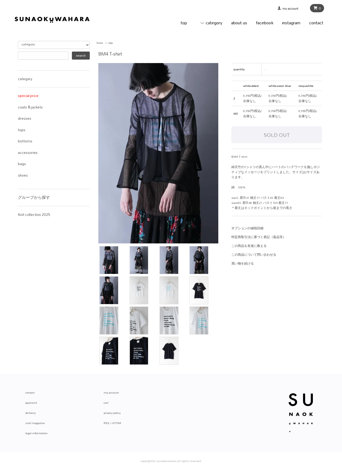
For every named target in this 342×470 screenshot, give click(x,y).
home (99, 42)
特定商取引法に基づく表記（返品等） (258, 237)
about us (239, 22)
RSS (106, 423)
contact (316, 22)
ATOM (116, 423)
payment (31, 403)
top (184, 22)
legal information (36, 433)
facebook (264, 22)
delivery (30, 413)
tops (110, 42)
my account (292, 8)
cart (106, 403)
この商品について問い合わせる (253, 255)
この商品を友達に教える (249, 246)
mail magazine (35, 423)
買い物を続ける (242, 263)
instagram (291, 22)
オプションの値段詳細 (247, 228)
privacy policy (112, 413)
